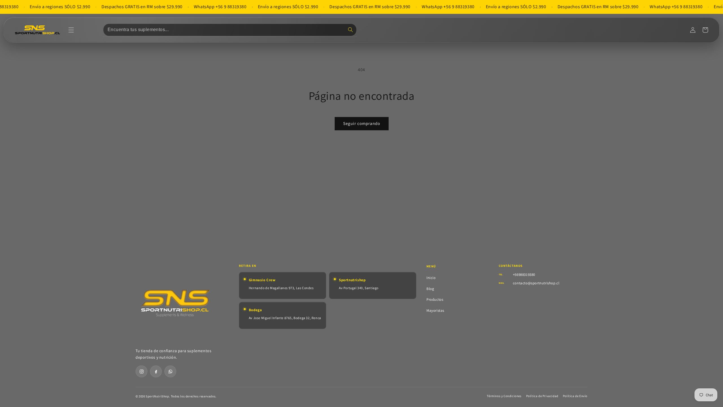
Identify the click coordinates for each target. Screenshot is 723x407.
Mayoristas (435, 310)
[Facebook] (156, 371)
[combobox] (230, 29)
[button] (71, 30)
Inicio (431, 277)
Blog (430, 288)
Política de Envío (575, 396)
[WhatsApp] (170, 371)
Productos (434, 299)
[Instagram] (141, 371)
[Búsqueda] (350, 29)
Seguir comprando (361, 123)
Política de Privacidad (542, 396)
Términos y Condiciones (504, 396)
